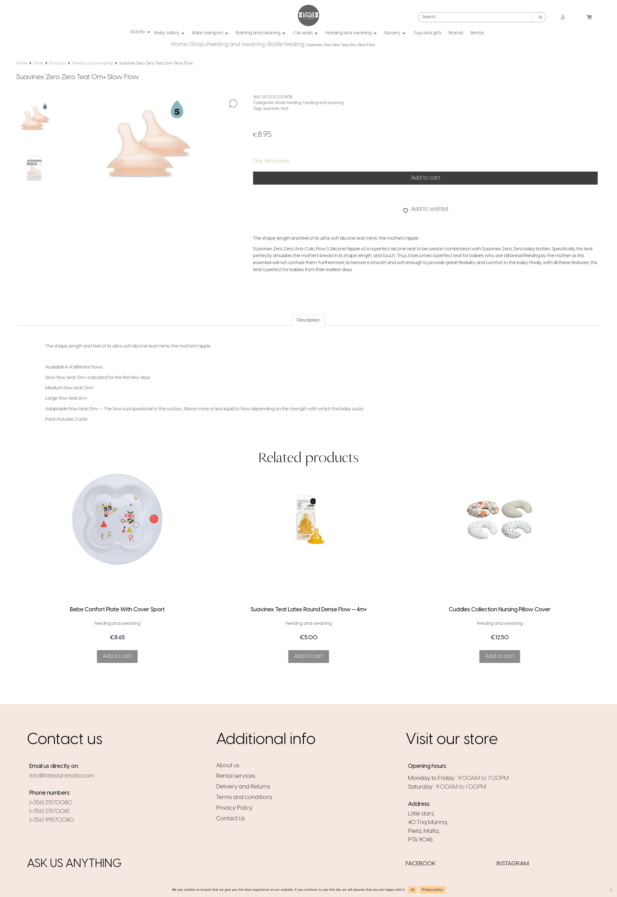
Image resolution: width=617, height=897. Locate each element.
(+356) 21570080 (50, 803)
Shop (197, 45)
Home (179, 45)
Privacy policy (432, 889)
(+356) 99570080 (51, 820)
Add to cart (425, 178)
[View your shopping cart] (590, 17)
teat (284, 109)
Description (308, 320)
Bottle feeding (286, 45)
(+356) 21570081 (49, 811)
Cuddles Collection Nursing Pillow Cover (499, 610)
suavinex (271, 109)
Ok (412, 889)
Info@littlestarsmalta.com (61, 776)
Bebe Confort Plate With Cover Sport (117, 610)
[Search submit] (540, 17)
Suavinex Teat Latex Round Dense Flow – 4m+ (308, 610)
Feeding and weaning (236, 45)
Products (57, 63)
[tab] (308, 320)
